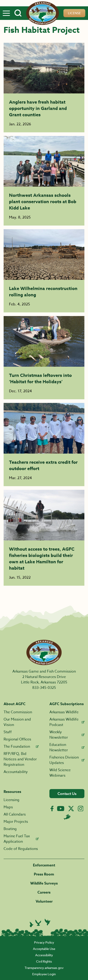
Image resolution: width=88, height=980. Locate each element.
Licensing (11, 800)
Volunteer (44, 901)
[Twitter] (71, 808)
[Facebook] (52, 808)
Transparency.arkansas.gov (44, 968)
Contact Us (67, 793)
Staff (8, 732)
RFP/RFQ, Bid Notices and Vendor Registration (20, 759)
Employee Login (44, 974)
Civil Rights (44, 961)
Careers (44, 892)
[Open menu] (6, 13)
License (74, 13)
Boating (10, 829)
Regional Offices (17, 739)
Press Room (44, 874)
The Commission (18, 712)
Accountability (16, 772)
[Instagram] (80, 808)
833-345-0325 (44, 687)
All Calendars (15, 814)
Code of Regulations (21, 849)
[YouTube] (60, 808)
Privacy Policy (44, 942)
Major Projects (16, 821)
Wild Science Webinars (60, 772)
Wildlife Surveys (44, 883)
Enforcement (44, 865)
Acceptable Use (44, 949)
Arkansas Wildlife (64, 712)
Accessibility (44, 955)
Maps (8, 807)
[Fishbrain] (67, 816)
